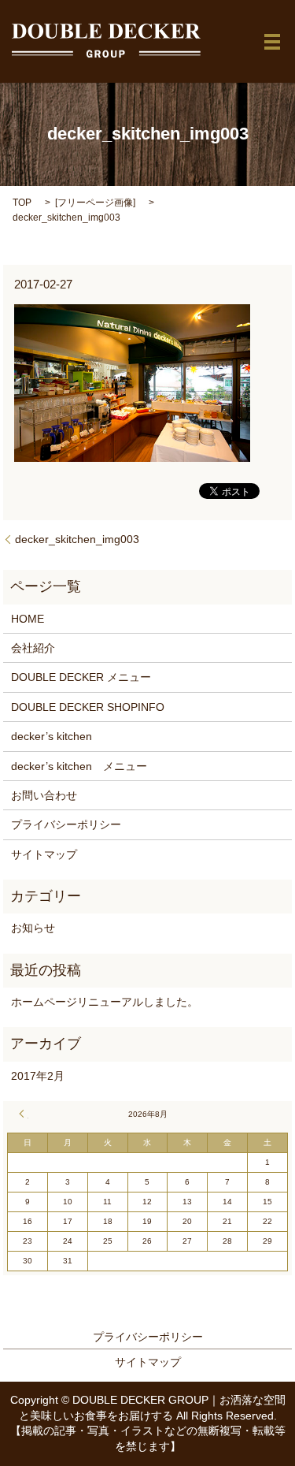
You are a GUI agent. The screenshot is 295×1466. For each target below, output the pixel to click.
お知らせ (33, 927)
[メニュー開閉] (272, 42)
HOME (27, 618)
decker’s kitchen (51, 736)
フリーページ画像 (95, 202)
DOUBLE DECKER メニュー (81, 677)
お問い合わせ (44, 795)
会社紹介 (33, 648)
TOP (22, 202)
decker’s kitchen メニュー (79, 766)
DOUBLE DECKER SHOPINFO (87, 707)
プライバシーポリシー (66, 824)
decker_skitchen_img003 (77, 539)
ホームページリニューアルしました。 (104, 1001)
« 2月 (23, 1113)
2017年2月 (38, 1076)
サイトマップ (44, 854)
